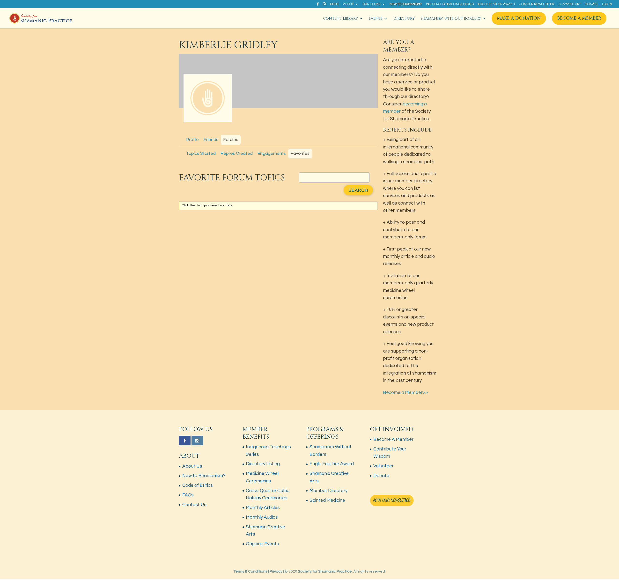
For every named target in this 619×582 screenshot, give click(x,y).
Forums (230, 139)
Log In (607, 4)
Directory (404, 19)
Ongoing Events (262, 543)
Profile (192, 139)
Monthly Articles (263, 507)
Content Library (340, 19)
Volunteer (383, 466)
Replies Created (237, 153)
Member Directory (328, 490)
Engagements (272, 153)
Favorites (300, 153)
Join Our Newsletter (536, 4)
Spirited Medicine (327, 500)
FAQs (188, 495)
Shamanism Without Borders (451, 19)
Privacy (276, 571)
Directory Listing (263, 463)
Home (334, 4)
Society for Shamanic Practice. (325, 571)
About (348, 4)
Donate (591, 4)
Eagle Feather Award (496, 4)
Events (376, 19)
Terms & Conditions (250, 571)
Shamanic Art (570, 4)
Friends (211, 139)
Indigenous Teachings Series (450, 4)
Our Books (371, 4)
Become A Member (579, 18)
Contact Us (194, 504)
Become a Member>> (405, 392)
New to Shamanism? (406, 4)
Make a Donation (519, 18)
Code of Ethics (197, 485)
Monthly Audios (262, 517)
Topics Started (201, 153)
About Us (192, 466)
